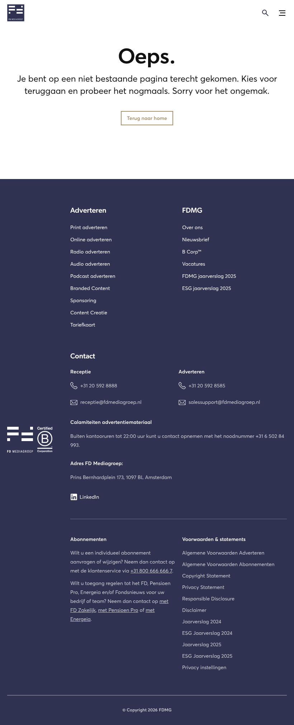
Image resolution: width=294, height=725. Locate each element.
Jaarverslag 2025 (201, 644)
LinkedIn (89, 496)
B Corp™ (191, 251)
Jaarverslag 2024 (201, 621)
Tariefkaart (82, 324)
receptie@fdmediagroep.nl (111, 401)
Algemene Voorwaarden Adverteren (223, 552)
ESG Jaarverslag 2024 (207, 632)
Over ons (192, 227)
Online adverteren (91, 239)
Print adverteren (88, 227)
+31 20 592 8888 (98, 385)
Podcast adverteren (92, 275)
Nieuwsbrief (195, 239)
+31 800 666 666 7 (151, 570)
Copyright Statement (206, 575)
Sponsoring (83, 300)
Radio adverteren (90, 251)
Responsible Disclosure (208, 598)
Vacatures (193, 263)
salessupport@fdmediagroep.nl (224, 401)
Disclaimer (194, 609)
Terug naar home (147, 118)
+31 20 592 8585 (207, 385)
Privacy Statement (203, 587)
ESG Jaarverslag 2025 (207, 655)
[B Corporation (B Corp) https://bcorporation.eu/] (50, 440)
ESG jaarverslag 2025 (206, 288)
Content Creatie (88, 312)
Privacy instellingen (204, 667)
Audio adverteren (90, 263)
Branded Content (90, 288)
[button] (281, 12)
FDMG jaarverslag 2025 (209, 275)
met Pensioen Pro (118, 609)
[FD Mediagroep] (15, 12)
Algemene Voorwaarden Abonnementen (228, 564)
